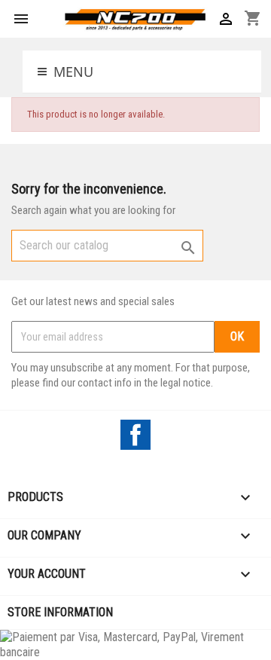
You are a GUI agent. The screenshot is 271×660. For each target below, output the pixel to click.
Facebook (135, 435)
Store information (60, 612)
